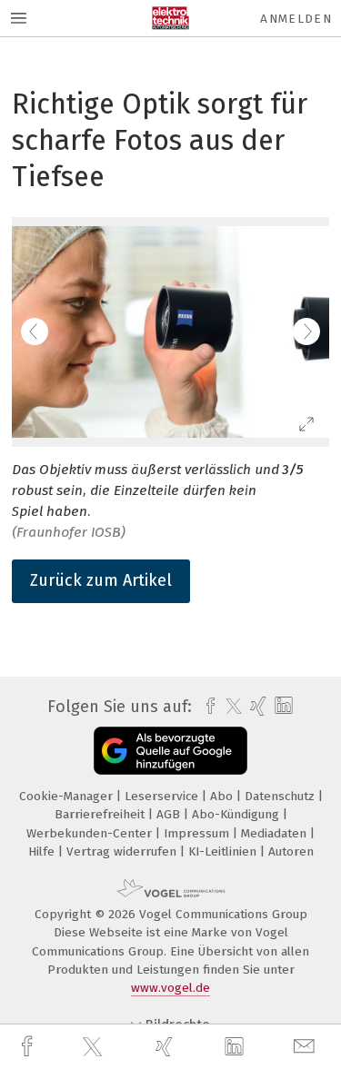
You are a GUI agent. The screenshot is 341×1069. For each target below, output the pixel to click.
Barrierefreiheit (101, 814)
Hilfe (43, 851)
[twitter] (94, 1047)
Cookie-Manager (67, 796)
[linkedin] (236, 1047)
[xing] (166, 1046)
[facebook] (29, 1047)
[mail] (306, 1047)
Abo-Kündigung (237, 814)
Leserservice (163, 796)
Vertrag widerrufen (123, 851)
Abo (223, 796)
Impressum (198, 833)
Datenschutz (281, 796)
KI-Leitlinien (224, 851)
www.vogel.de (170, 987)
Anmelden (296, 18)
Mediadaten (275, 833)
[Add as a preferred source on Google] (170, 751)
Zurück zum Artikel (101, 580)
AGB (170, 814)
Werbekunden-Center (90, 833)
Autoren (291, 851)
